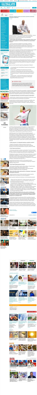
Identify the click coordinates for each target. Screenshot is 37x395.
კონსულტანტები (3, 79)
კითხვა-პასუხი (3, 67)
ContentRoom (32, 218)
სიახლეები (3, 19)
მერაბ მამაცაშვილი (4, 83)
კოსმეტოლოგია (3, 38)
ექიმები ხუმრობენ (4, 42)
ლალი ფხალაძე (3, 82)
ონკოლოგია (3, 37)
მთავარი (1, 0)
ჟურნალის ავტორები (4, 50)
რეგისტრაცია (34, 0)
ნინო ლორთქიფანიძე (4, 85)
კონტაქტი (15, 0)
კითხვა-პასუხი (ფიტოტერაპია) (15, 305)
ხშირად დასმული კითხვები (23, 0)
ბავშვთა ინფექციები (4, 70)
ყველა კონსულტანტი (5, 88)
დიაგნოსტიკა (3, 48)
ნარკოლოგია (3, 30)
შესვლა (30, 0)
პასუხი (31, 87)
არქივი (2, 65)
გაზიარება (34, 212)
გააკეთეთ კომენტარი (33, 215)
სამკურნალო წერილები (13, 313)
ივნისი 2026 (6, 65)
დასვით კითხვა (30, 311)
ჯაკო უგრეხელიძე (3, 86)
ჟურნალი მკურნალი (9, 7)
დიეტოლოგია (3, 29)
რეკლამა (11, 0)
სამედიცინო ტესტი (4, 46)
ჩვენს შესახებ (6, 0)
